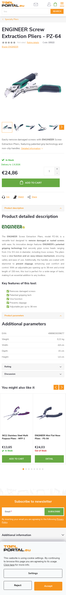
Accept (48, 586)
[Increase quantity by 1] (57, 169)
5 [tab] (34, 469)
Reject (17, 585)
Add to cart (33, 182)
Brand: (10, 47)
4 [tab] (31, 469)
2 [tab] (26, 469)
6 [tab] (37, 469)
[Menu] (62, 4)
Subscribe (54, 511)
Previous (56, 387)
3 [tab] (29, 469)
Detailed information (31, 148)
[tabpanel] (16, 429)
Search (57, 11)
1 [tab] (23, 469)
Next (61, 387)
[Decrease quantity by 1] (57, 173)
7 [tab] (40, 469)
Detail (49, 458)
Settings (33, 573)
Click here (9, 565)
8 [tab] (42, 469)
